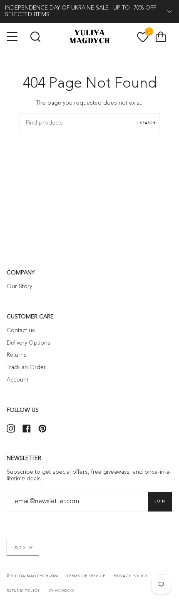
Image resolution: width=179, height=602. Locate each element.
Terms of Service (86, 576)
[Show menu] (13, 36)
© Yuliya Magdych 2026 (32, 576)
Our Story (19, 286)
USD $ (19, 547)
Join (160, 501)
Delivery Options (28, 343)
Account (17, 380)
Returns (17, 355)
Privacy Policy (131, 576)
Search (148, 123)
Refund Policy (23, 590)
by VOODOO (61, 590)
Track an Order (26, 367)
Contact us (21, 330)
